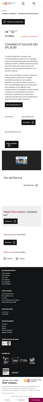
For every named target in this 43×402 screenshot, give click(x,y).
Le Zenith (5, 314)
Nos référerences (7, 296)
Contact (4, 324)
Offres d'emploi (7, 330)
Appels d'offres (7, 332)
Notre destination (8, 294)
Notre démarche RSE (9, 302)
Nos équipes (6, 282)
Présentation (6, 273)
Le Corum (5, 312)
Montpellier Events (9, 3)
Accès (4, 326)
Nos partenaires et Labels (10, 300)
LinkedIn (10, 258)
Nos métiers (6, 275)
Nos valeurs (6, 280)
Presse (4, 328)
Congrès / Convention (29, 37)
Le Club (4, 298)
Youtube (22, 258)
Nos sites (5, 278)
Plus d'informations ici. (13, 105)
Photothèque (6, 284)
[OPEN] (23, 3)
